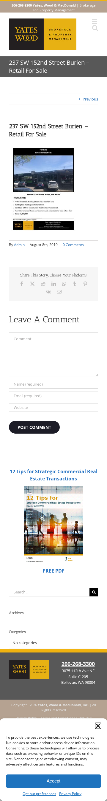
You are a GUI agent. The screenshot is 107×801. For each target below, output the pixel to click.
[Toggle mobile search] (95, 28)
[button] (98, 726)
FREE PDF (53, 570)
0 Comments (73, 244)
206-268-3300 (78, 663)
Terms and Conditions (58, 718)
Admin (19, 244)
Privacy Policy (70, 793)
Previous (90, 99)
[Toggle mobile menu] (95, 21)
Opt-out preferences (39, 793)
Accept (53, 780)
